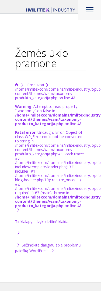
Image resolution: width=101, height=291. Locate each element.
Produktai (35, 84)
